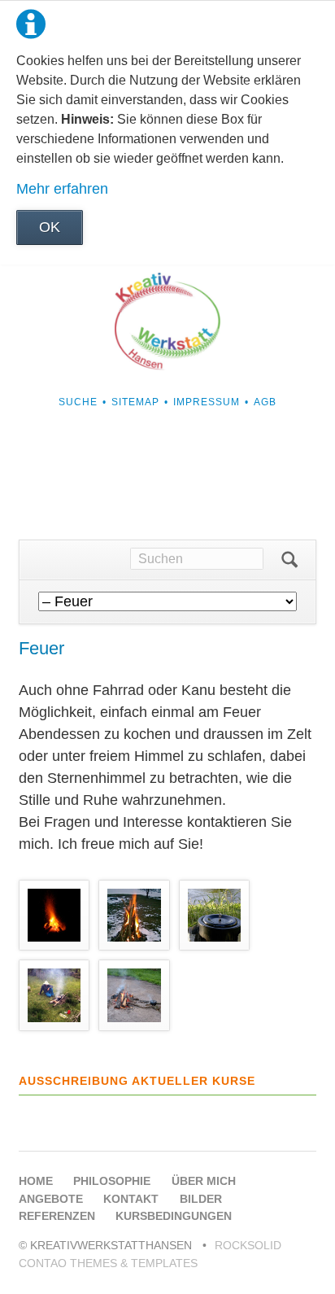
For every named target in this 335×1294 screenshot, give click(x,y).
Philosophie (111, 1180)
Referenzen (57, 1215)
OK (49, 227)
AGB (265, 402)
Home (36, 1180)
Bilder (201, 1198)
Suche (78, 402)
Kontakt (131, 1198)
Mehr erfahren (62, 189)
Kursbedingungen (173, 1215)
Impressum (206, 402)
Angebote (51, 1198)
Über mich (204, 1180)
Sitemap (135, 402)
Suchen (289, 559)
